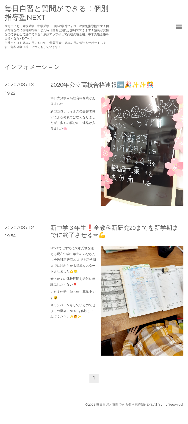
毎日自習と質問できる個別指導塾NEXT (124, 404)
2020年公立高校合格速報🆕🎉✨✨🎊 (102, 85)
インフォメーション (32, 67)
